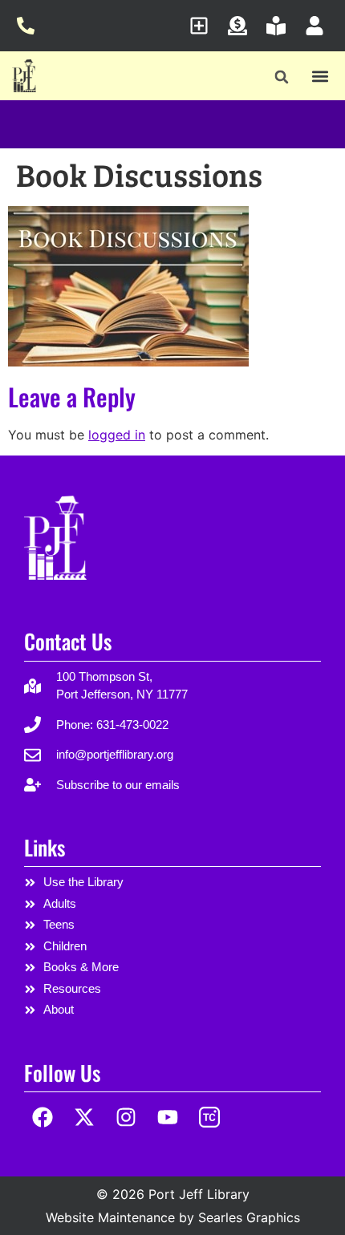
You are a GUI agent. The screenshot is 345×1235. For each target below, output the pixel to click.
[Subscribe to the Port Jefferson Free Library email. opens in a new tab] (203, 25)
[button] (282, 77)
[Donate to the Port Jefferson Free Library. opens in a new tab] (242, 25)
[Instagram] (126, 1117)
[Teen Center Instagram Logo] (209, 1117)
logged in (116, 435)
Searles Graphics (249, 1217)
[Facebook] (43, 1117)
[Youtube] (167, 1117)
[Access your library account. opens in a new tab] (319, 25)
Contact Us (68, 641)
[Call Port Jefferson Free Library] (30, 25)
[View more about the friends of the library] (280, 25)
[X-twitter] (85, 1117)
